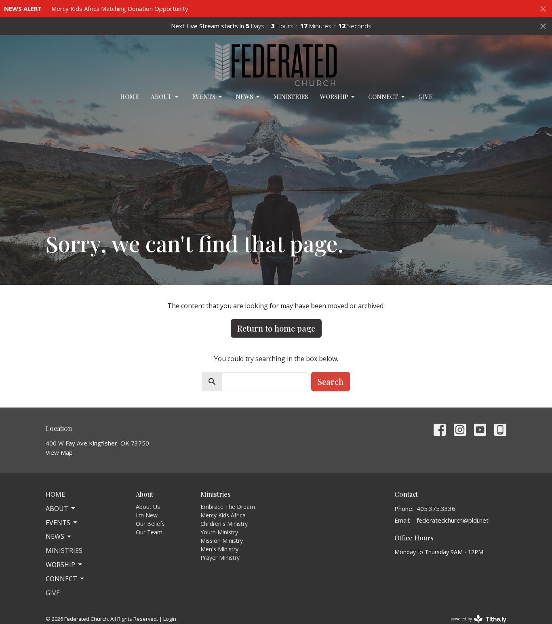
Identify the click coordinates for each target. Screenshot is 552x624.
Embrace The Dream (227, 507)
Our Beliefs (150, 523)
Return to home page (276, 328)
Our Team (149, 532)
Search (330, 381)
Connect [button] (61, 578)
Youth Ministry (219, 532)
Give (425, 96)
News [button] (55, 536)
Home (129, 96)
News (244, 96)
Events (203, 96)
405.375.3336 (436, 508)
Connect (383, 96)
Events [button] (58, 522)
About (161, 96)
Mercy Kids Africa (223, 515)
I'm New (147, 515)
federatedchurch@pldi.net (453, 520)
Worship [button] (60, 564)
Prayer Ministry (220, 557)
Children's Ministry (224, 523)
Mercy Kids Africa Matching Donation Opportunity (119, 8)
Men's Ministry (219, 549)
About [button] (57, 508)
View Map (59, 452)
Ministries (290, 96)
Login (169, 618)
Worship (334, 96)
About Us (148, 507)
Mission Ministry (221, 540)
